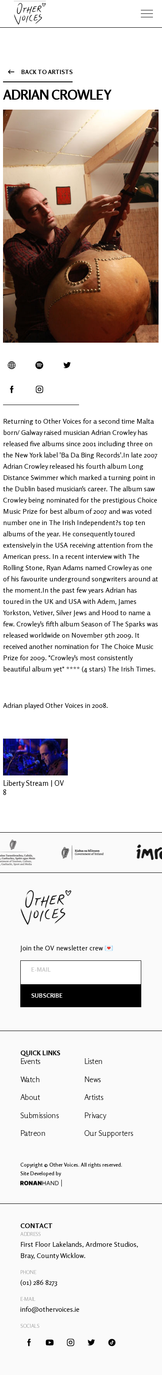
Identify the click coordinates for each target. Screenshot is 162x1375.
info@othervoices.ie (49, 1309)
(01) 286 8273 (38, 1282)
